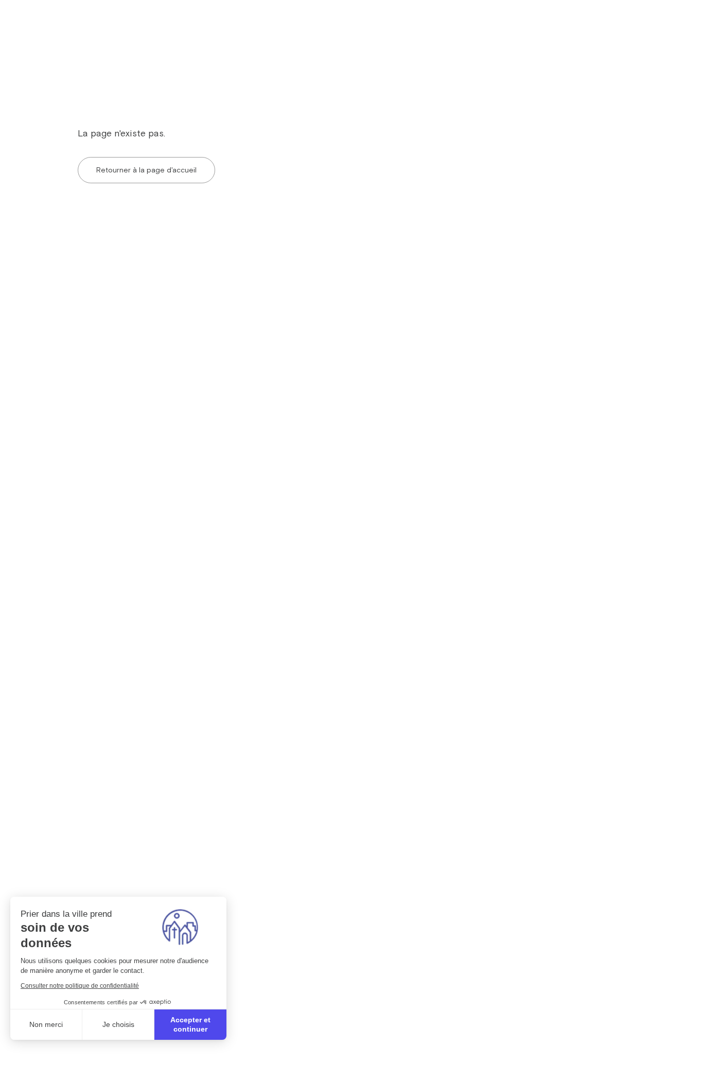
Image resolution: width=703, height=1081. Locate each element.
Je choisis (118, 1024)
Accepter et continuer (190, 1024)
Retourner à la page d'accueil (146, 170)
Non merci (46, 1024)
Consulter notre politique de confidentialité (80, 985)
